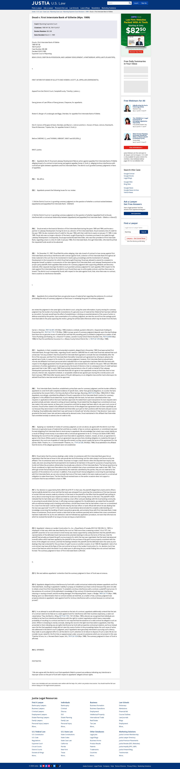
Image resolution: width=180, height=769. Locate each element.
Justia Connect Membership (129, 735)
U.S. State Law (67, 732)
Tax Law (93, 723)
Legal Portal (98, 766)
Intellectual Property (97, 714)
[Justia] (41, 3)
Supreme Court (37, 744)
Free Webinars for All (134, 100)
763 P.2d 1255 (95, 339)
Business (93, 702)
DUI (62, 714)
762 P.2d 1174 (49, 332)
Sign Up (144, 3)
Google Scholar (129, 174)
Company (106, 766)
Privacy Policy (132, 766)
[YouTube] (43, 766)
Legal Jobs (93, 735)
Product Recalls (95, 744)
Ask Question (136, 213)
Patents (92, 747)
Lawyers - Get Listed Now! (136, 238)
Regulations (36, 741)
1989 (87, 11)
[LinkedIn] (41, 766)
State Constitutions (68, 735)
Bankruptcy (65, 705)
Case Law (46, 11)
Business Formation (97, 705)
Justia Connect (88, 766)
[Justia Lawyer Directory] (60, 766)
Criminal (64, 708)
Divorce (63, 711)
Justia (33, 11)
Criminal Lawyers (38, 711)
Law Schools (74, 8)
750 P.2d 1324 (73, 636)
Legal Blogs (128, 178)
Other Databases (97, 732)
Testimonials (123, 753)
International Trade (97, 717)
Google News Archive (131, 190)
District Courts (37, 750)
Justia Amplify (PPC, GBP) (127, 747)
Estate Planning (66, 717)
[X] (57, 766)
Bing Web (127, 184)
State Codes (65, 738)
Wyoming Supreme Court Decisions (73, 11)
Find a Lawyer (37, 8)
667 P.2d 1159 (64, 616)
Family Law (65, 720)
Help (112, 766)
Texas (63, 753)
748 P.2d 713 (103, 593)
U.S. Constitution (38, 735)
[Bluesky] (54, 766)
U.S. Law (39, 11)
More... (34, 726)
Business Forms (95, 741)
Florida (63, 747)
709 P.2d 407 (50, 330)
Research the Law (61, 8)
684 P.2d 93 (92, 393)
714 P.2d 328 (78, 443)
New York (64, 750)
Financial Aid (123, 711)
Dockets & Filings (38, 753)
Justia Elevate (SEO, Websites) (129, 744)
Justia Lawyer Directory (127, 738)
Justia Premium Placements (128, 741)
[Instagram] (49, 766)
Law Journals (123, 717)
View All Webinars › (136, 147)
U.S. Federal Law (38, 732)
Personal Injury (66, 723)
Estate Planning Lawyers (40, 717)
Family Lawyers (37, 720)
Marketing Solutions (109, 8)
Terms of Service (120, 766)
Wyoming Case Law (56, 11)
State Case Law (66, 741)
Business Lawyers (38, 708)
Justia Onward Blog (126, 750)
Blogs (121, 720)
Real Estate (94, 720)
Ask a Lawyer (49, 8)
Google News (128, 188)
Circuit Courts (37, 747)
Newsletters (96, 8)
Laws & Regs (85, 8)
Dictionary (122, 705)
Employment (94, 711)
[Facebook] (46, 766)
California (64, 744)
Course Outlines (124, 714)
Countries (93, 753)
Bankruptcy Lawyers (39, 705)
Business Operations (97, 708)
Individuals (65, 702)
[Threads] (52, 766)
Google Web (128, 182)
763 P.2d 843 (107, 337)
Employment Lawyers (39, 714)
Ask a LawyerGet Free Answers (133, 202)
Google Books (129, 176)
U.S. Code (35, 738)
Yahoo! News (128, 192)
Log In (136, 3)
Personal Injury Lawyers (40, 723)
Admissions (123, 708)
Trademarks (94, 750)
